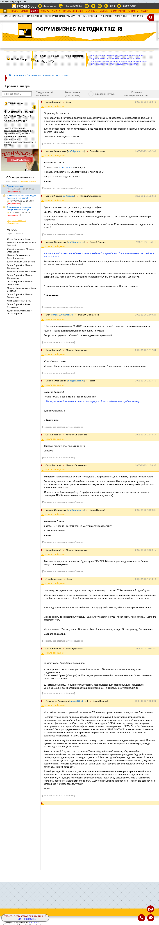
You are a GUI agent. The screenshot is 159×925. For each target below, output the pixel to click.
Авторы (45, 11)
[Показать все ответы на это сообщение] (63, 143)
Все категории (16, 75)
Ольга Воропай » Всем (18, 239)
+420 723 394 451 (73, 6)
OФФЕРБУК (137, 16)
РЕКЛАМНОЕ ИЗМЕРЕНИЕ (114, 16)
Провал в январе (15, 186)
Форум (34, 11)
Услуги (56, 11)
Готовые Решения (73, 11)
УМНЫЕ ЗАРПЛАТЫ (14, 16)
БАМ (47, 314)
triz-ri (112, 6)
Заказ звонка (49, 6)
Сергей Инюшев (53, 196)
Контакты (133, 11)
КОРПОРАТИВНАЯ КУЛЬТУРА (60, 16)
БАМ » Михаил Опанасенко (21, 261)
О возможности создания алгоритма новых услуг (19, 208)
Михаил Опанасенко (55, 151)
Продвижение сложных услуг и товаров (48, 75)
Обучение (91, 11)
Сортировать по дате (28, 181)
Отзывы (104, 11)
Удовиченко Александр (57, 701)
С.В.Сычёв (34, 922)
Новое (14, 11)
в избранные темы (105, 94)
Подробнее (30, 919)
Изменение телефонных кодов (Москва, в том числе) (21, 196)
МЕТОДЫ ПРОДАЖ (88, 16)
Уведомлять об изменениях (44, 94)
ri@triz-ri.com (129, 6)
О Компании (118, 11)
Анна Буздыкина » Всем (19, 300)
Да (19, 919)
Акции (144, 11)
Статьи (24, 11)
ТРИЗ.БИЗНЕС (34, 16)
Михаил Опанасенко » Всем (21, 271)
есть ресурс (65, 167)
